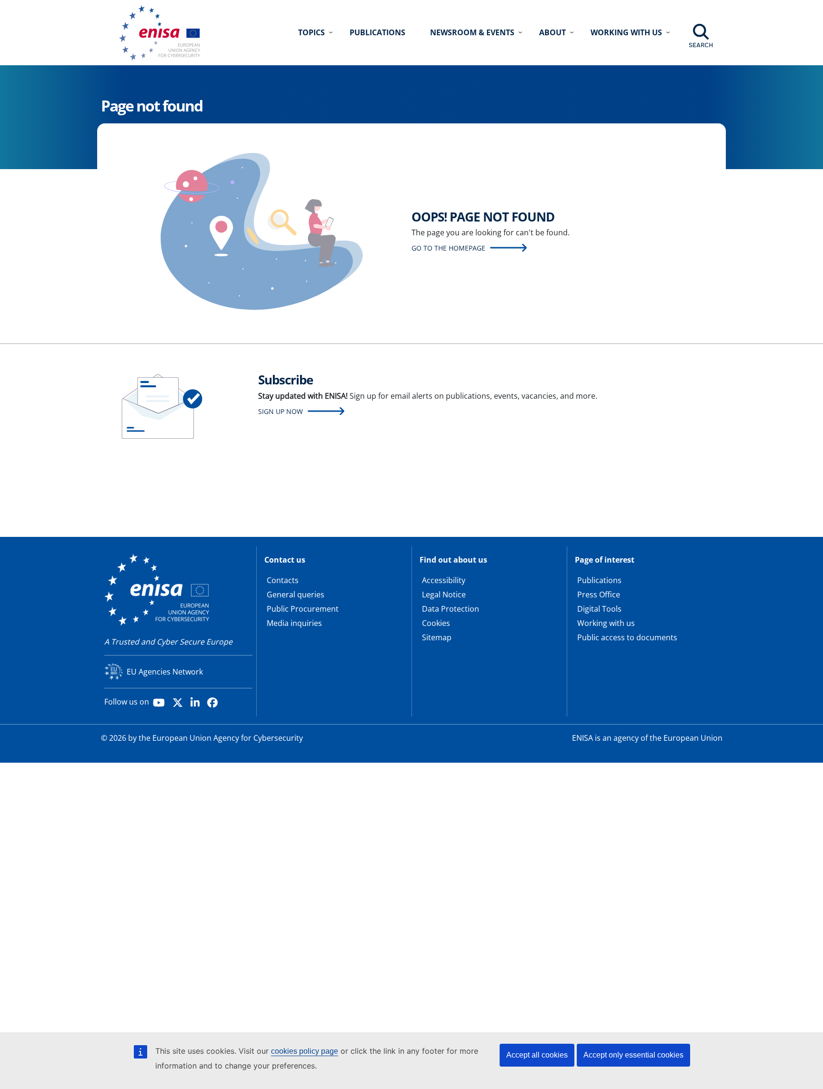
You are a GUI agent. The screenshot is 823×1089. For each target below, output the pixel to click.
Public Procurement (303, 609)
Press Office (598, 594)
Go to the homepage (448, 247)
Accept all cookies (537, 1055)
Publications (377, 32)
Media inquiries (294, 623)
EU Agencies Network (165, 671)
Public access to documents (627, 637)
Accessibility (443, 580)
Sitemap (437, 637)
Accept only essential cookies (633, 1055)
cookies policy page (304, 1051)
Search (701, 45)
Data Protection (450, 609)
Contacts (283, 580)
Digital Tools (599, 609)
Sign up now (280, 411)
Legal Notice (444, 594)
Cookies (436, 623)
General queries (295, 594)
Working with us (606, 623)
